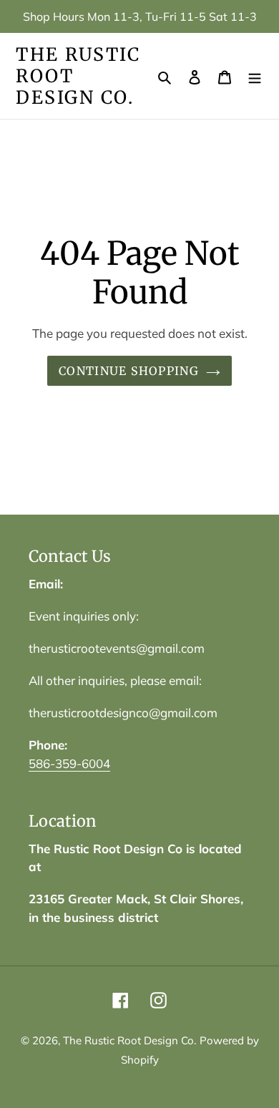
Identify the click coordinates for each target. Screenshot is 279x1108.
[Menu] (255, 76)
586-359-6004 (69, 763)
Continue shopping (129, 371)
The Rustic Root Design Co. (78, 76)
